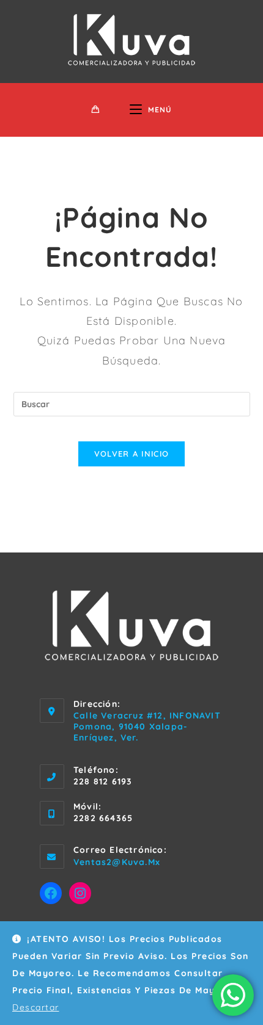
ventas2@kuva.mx (116, 862)
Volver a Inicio (131, 453)
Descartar (35, 1007)
